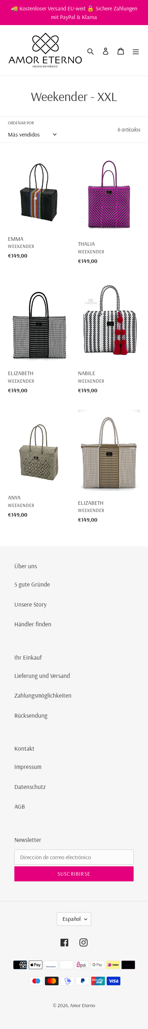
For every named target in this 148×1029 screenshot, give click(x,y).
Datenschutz (30, 786)
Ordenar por (21, 122)
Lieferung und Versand (42, 675)
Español (72, 918)
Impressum (27, 766)
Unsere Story (30, 604)
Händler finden (32, 624)
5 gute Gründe (32, 584)
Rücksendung (30, 715)
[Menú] (135, 50)
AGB (19, 806)
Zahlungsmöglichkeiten (42, 695)
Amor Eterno (82, 1005)
